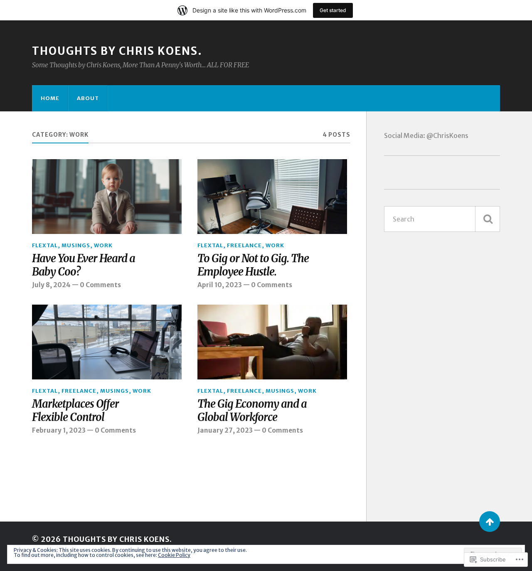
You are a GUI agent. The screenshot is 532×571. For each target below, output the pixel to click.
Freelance (244, 245)
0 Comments (100, 285)
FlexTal (45, 245)
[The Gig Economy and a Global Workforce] (272, 342)
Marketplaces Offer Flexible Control (75, 411)
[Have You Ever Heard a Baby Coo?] (107, 196)
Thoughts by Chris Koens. (117, 51)
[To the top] (489, 521)
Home (50, 98)
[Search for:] (442, 219)
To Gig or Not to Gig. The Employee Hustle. (253, 265)
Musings (76, 245)
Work (103, 245)
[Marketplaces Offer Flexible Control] (107, 342)
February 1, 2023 (59, 430)
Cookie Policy (174, 555)
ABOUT (88, 98)
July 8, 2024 (51, 285)
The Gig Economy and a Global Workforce (252, 411)
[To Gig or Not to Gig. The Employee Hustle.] (272, 196)
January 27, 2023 (225, 430)
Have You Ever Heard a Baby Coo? (83, 265)
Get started (333, 10)
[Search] (487, 219)
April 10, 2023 (219, 285)
